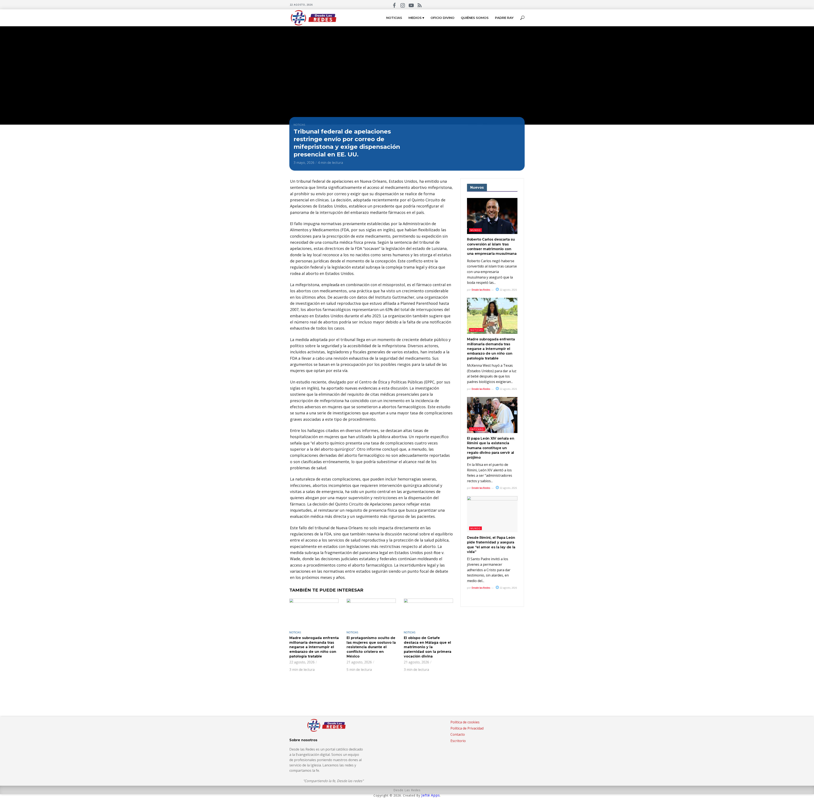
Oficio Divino (442, 18)
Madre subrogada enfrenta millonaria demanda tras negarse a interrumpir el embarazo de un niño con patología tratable (314, 647)
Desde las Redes (481, 289)
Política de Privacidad (467, 728)
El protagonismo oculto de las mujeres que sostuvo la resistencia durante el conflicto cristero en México (371, 647)
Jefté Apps (430, 795)
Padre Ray (504, 18)
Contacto (457, 734)
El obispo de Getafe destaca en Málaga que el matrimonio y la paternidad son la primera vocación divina (427, 647)
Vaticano (477, 429)
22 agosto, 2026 (508, 289)
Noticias (394, 18)
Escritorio (458, 740)
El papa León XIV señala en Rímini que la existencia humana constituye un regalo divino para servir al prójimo (490, 448)
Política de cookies (464, 722)
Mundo (475, 230)
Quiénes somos (475, 18)
